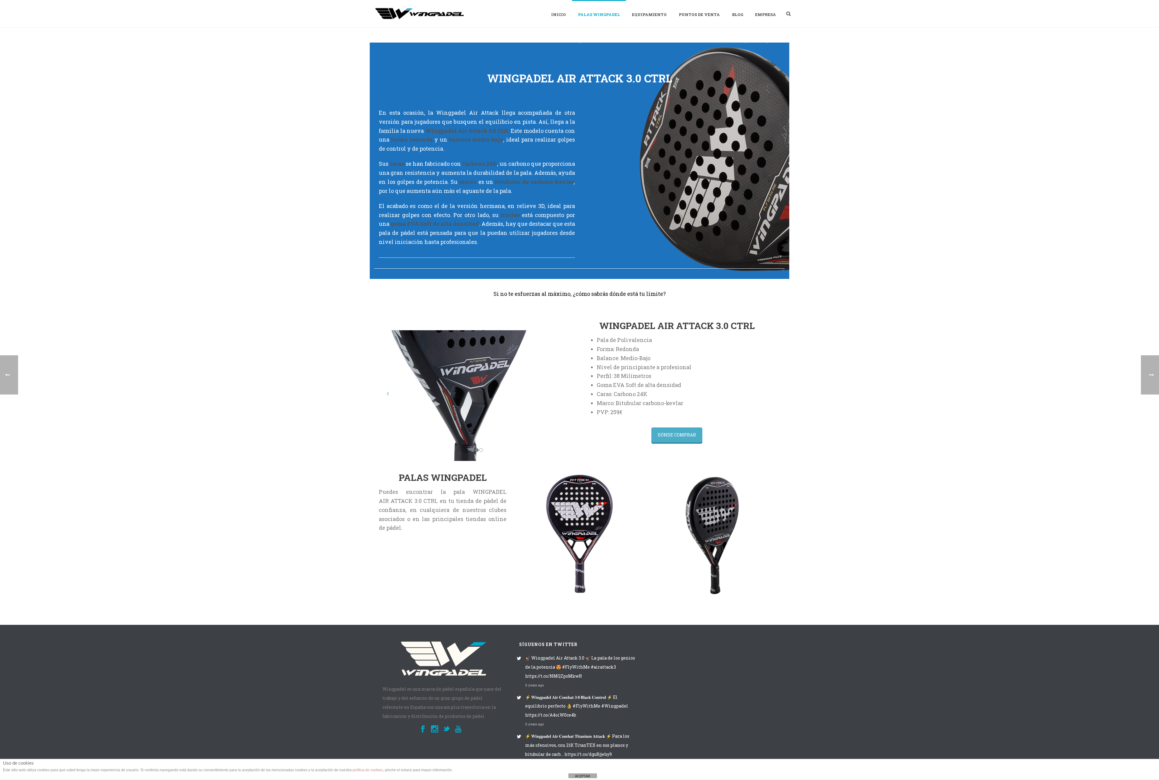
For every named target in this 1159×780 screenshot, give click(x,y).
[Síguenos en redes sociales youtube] (458, 729)
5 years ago (534, 685)
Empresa (765, 14)
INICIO (558, 14)
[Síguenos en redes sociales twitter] (446, 729)
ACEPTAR (582, 776)
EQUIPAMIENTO (649, 14)
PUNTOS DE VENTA (699, 14)
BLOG (737, 14)
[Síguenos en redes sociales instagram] (434, 729)
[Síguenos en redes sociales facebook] (422, 729)
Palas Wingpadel (599, 14)
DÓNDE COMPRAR (677, 435)
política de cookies (368, 770)
